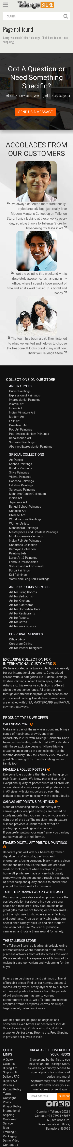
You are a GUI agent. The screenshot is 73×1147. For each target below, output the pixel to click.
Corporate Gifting (20, 643)
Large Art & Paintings (23, 558)
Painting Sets (18, 553)
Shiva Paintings (19, 472)
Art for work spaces (22, 626)
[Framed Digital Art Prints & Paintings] (4, 846)
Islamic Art (16, 404)
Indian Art (15, 408)
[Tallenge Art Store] (36, 5)
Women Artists (19, 523)
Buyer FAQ (10, 1081)
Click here (47, 37)
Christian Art (17, 511)
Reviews (8, 1085)
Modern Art (16, 417)
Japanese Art (18, 502)
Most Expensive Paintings (26, 536)
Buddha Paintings (20, 468)
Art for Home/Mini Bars (24, 609)
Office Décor (17, 639)
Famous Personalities (23, 562)
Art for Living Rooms (23, 592)
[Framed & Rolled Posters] (48, 769)
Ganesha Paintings (21, 481)
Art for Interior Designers (25, 648)
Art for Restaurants (22, 613)
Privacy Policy (12, 1106)
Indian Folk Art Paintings (25, 540)
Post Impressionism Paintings (29, 434)
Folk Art (14, 421)
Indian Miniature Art (22, 412)
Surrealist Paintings (22, 442)
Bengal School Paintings (25, 506)
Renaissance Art (20, 438)
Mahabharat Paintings (23, 528)
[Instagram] (61, 1105)
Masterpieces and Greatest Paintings (33, 532)
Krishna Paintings (20, 464)
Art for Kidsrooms (21, 605)
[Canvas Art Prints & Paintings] (56, 801)
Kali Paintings (18, 575)
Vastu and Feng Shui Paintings (29, 579)
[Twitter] (49, 1105)
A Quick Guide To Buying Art (10, 1064)
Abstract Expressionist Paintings (30, 446)
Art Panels (16, 460)
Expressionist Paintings (24, 395)
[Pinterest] (67, 1105)
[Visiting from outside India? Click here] (54, 664)
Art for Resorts (19, 618)
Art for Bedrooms (21, 596)
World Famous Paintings (25, 519)
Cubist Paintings (20, 391)
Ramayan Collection (22, 549)
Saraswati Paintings (22, 489)
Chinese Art (17, 515)
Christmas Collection (23, 545)
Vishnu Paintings (20, 477)
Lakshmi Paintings (21, 485)
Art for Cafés (18, 622)
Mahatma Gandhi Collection (27, 494)
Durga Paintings (19, 570)
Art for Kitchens (19, 600)
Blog (6, 1128)
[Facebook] (55, 1105)
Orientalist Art (18, 425)
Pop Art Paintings (20, 429)
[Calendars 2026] (31, 724)
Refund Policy (12, 1089)
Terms (7, 1093)
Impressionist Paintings (24, 400)
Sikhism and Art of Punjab (26, 566)
